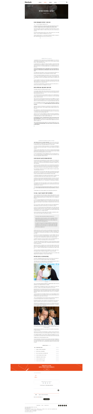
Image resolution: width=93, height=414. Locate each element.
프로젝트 (45, 2)
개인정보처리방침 (38, 405)
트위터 (62, 405)
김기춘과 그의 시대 (30, 6)
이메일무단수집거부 (46, 405)
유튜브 (64, 405)
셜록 (30, 405)
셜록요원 (40, 2)
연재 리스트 (47, 399)
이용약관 (42, 405)
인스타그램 (60, 405)
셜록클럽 (50, 2)
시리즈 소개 (49, 345)
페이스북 (59, 405)
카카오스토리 (66, 405)
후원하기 (55, 2)
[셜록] (28, 2)
